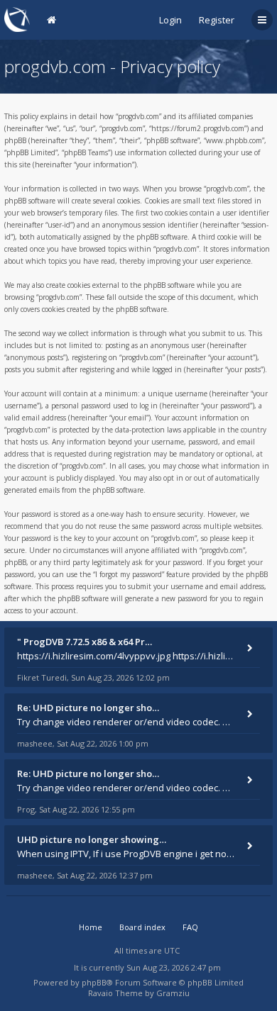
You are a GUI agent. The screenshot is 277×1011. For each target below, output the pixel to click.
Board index (142, 927)
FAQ (190, 927)
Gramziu (173, 993)
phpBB (94, 982)
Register (216, 19)
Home (90, 927)
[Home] (17, 19)
